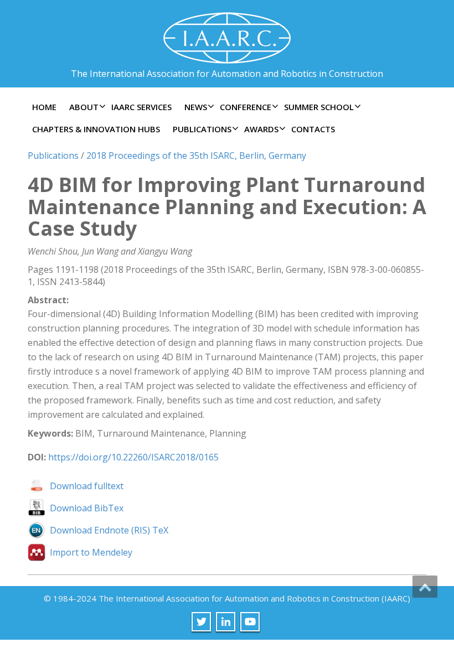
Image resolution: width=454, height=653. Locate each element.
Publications (53, 155)
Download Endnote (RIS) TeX (109, 530)
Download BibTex (86, 508)
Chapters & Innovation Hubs (96, 128)
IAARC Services (141, 106)
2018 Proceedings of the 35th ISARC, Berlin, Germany (196, 155)
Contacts (313, 128)
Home (44, 106)
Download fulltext (86, 486)
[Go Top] (424, 587)
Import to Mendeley (91, 552)
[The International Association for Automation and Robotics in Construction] (227, 33)
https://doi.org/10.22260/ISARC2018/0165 (133, 457)
